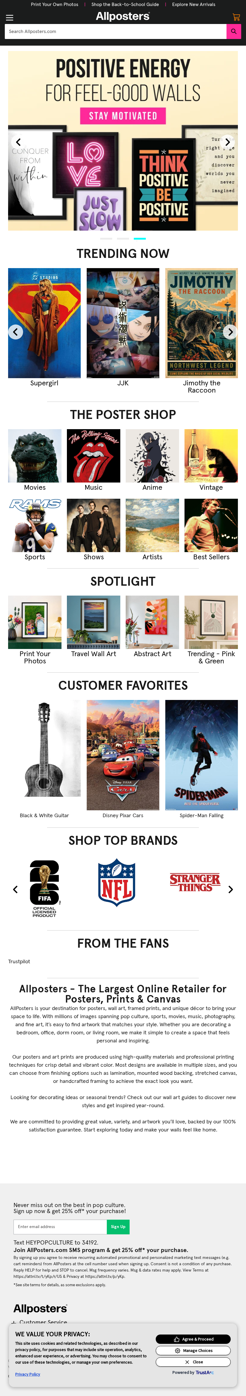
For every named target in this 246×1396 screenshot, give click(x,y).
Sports (35, 557)
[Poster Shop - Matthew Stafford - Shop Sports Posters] (35, 525)
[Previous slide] (18, 142)
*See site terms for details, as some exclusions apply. (60, 1285)
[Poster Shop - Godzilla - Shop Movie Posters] (35, 456)
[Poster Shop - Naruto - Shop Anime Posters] (152, 456)
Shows (94, 557)
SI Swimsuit (228, 383)
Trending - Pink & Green (211, 657)
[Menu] (9, 17)
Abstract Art (152, 654)
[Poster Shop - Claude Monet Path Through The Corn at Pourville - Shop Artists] (152, 525)
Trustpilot (19, 961)
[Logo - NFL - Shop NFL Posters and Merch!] (123, 882)
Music (94, 487)
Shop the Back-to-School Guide (125, 4)
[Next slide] (227, 142)
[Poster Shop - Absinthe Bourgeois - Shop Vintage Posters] (211, 456)
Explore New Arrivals (193, 4)
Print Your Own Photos (54, 4)
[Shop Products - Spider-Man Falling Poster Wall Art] (201, 755)
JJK (70, 383)
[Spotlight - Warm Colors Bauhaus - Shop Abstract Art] (152, 622)
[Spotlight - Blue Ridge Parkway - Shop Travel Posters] (93, 622)
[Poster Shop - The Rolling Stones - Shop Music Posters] (93, 456)
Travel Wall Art (93, 654)
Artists (152, 557)
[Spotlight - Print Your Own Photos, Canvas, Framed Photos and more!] (35, 622)
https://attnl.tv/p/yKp (104, 1277)
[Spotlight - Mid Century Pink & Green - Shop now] (211, 622)
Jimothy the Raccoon (149, 387)
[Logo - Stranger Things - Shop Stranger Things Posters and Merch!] (201, 882)
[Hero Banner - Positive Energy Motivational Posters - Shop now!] (123, 141)
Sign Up (118, 1227)
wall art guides (180, 1097)
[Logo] (123, 17)
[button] (54, 4)
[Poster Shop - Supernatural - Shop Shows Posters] (93, 525)
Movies (35, 487)
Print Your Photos (35, 657)
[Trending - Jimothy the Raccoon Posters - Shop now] (149, 323)
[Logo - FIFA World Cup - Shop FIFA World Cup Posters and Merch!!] (44, 888)
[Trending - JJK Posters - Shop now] (70, 323)
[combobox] (115, 31)
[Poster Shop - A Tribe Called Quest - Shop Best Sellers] (211, 525)
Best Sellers (211, 557)
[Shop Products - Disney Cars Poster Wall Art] (123, 755)
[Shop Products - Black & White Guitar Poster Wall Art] (44, 755)
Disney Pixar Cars (123, 815)
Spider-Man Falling (202, 815)
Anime (152, 487)
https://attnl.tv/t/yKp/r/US (38, 1277)
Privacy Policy (27, 1374)
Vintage (211, 487)
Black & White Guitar (44, 815)
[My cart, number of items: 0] (236, 17)
